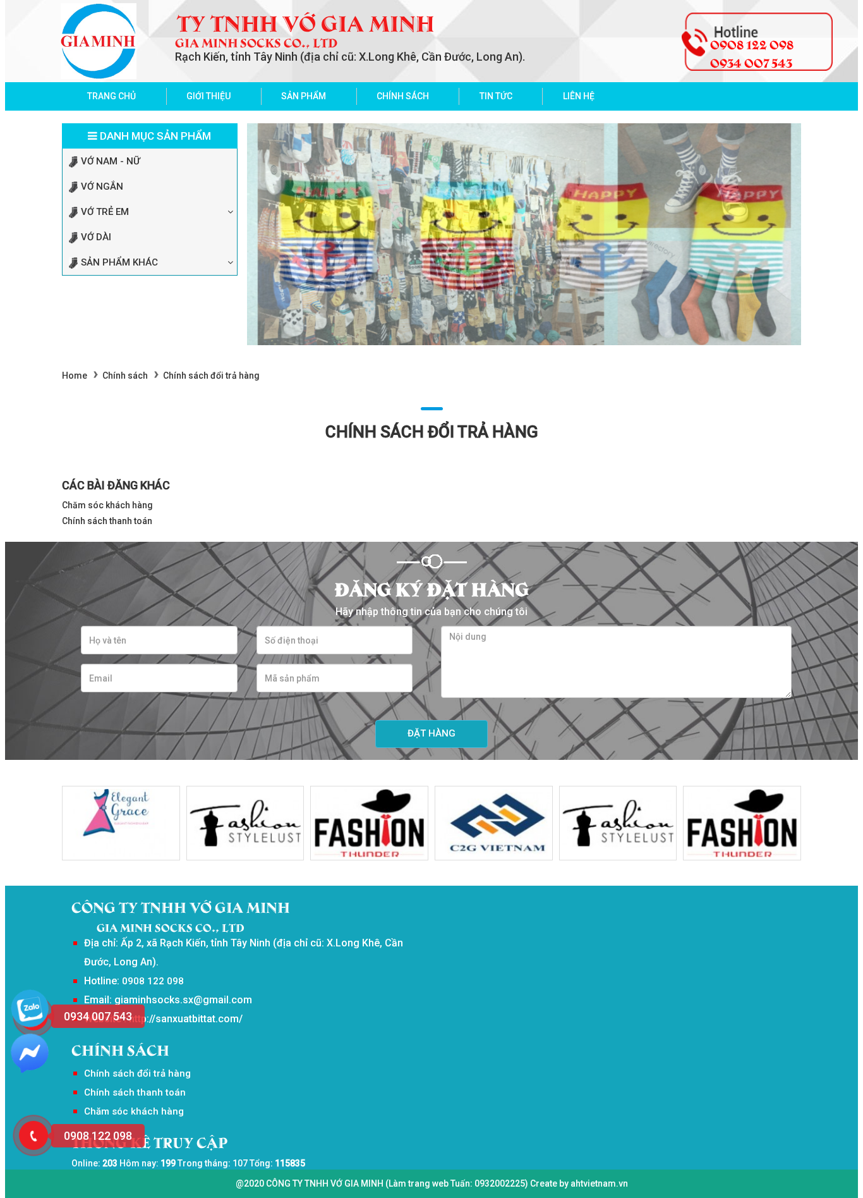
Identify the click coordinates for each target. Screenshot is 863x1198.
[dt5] (618, 823)
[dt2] (245, 823)
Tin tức (496, 96)
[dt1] (369, 823)
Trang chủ (111, 96)
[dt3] (121, 823)
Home (74, 375)
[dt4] (742, 823)
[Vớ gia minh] (98, 41)
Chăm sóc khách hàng (107, 505)
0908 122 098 (752, 43)
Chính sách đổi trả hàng (137, 1073)
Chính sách (403, 96)
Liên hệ (578, 96)
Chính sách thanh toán (107, 521)
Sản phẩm (303, 96)
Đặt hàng (431, 733)
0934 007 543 (751, 62)
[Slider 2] (524, 234)
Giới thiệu (208, 96)
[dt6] (494, 823)
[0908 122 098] (33, 1135)
